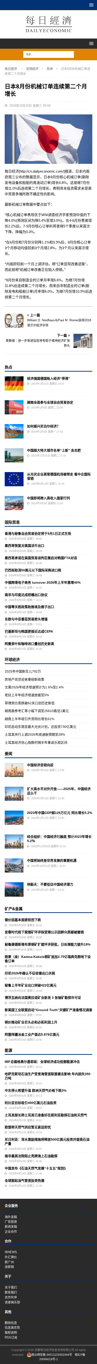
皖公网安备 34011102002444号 (52, 1354)
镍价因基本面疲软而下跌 (23, 920)
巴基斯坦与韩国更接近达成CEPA (29, 631)
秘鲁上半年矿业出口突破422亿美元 (31, 985)
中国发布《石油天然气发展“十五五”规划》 (36, 1168)
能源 (8, 1050)
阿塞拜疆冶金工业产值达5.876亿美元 (32, 1034)
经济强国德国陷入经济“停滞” (48, 378)
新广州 (9, 1262)
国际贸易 (12, 522)
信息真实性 (12, 1327)
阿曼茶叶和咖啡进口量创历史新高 (29, 644)
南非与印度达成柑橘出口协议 (26, 595)
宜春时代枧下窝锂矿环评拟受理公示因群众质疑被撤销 (44, 932)
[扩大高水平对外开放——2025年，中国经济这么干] (14, 794)
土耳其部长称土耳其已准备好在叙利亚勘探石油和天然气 (46, 1115)
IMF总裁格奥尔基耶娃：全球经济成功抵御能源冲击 (42, 1062)
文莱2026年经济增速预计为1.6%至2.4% (34, 687)
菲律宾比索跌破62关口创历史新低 (30, 703)
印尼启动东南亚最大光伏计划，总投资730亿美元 (40, 727)
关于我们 (11, 1287)
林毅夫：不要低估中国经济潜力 (50, 884)
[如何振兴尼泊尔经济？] (14, 431)
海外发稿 (11, 1217)
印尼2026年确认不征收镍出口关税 (30, 973)
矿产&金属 (14, 908)
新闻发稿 (11, 1226)
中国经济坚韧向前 (40, 765)
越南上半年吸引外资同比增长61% (29, 719)
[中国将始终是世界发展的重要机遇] (14, 865)
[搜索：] (48, 54)
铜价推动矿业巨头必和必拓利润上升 (31, 1022)
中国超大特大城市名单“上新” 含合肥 (54, 450)
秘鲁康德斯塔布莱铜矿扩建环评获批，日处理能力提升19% (47, 944)
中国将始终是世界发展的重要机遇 (52, 860)
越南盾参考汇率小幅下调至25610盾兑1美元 (37, 711)
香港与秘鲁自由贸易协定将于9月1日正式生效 (38, 533)
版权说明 (11, 1332)
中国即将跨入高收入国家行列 (48, 498)
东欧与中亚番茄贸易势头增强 (26, 619)
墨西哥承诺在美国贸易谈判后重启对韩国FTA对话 (41, 558)
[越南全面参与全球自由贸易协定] (14, 407)
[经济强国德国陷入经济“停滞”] (14, 383)
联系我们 (11, 1292)
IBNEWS (11, 1252)
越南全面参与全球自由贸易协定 (50, 402)
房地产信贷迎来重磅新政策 (24, 679)
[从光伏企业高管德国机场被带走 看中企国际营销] (14, 479)
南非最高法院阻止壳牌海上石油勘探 (31, 1156)
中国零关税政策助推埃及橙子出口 (29, 607)
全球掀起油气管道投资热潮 (24, 1180)
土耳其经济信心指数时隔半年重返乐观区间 (36, 742)
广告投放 (11, 1221)
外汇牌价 (11, 1257)
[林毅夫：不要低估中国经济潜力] (14, 889)
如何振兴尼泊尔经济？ (43, 426)
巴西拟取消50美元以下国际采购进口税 (33, 570)
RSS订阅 (11, 1337)
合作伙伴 (11, 1297)
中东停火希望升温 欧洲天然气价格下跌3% (35, 1090)
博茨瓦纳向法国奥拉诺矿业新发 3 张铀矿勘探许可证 (43, 997)
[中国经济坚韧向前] (14, 770)
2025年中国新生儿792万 (23, 671)
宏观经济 (32, 68)
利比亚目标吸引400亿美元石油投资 (31, 1103)
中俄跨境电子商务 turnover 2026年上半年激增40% (43, 582)
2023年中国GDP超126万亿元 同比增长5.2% (59, 813)
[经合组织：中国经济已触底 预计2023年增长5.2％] (14, 841)
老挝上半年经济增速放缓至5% (27, 695)
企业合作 (11, 1231)
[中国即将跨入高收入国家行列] (14, 503)
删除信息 (11, 1323)
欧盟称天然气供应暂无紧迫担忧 (28, 1127)
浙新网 (9, 1266)
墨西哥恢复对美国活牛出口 (24, 545)
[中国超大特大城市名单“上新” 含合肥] (14, 455)
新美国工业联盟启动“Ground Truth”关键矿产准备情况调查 (48, 1010)
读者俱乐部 (12, 1302)
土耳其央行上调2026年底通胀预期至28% (35, 734)
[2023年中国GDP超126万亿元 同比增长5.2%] (14, 818)
